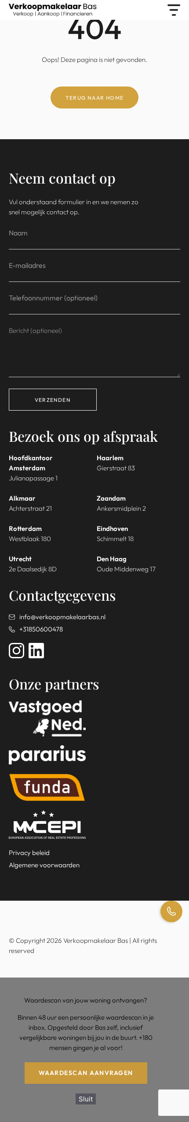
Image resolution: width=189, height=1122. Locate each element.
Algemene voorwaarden (44, 865)
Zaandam (111, 498)
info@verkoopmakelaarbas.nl (62, 617)
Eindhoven (112, 528)
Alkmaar (22, 498)
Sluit (86, 1099)
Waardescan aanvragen (86, 1073)
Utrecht (20, 559)
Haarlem (110, 458)
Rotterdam (25, 528)
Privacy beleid (29, 852)
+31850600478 (41, 629)
